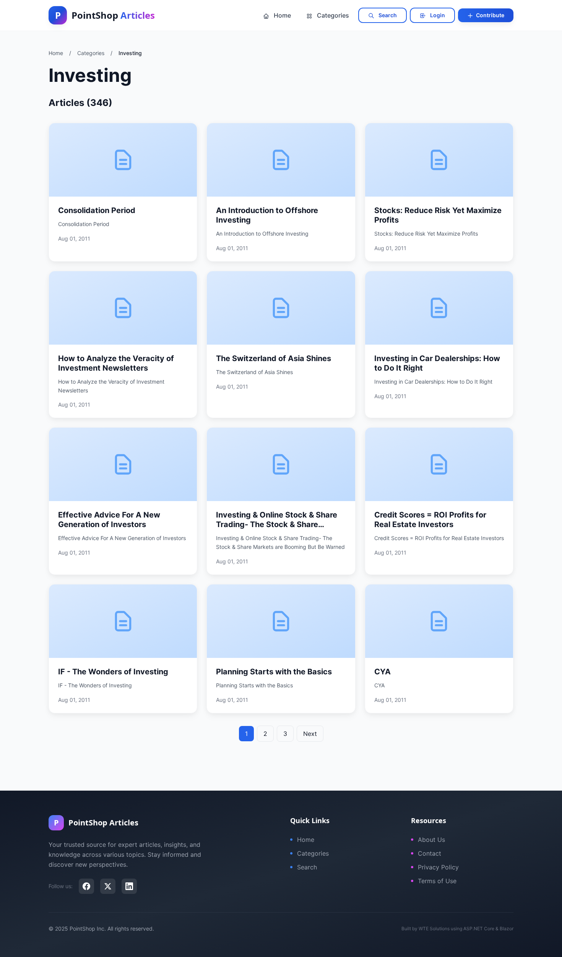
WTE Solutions (434, 928)
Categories (332, 15)
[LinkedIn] (129, 886)
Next (310, 733)
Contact (429, 853)
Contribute (489, 15)
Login (437, 15)
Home (281, 15)
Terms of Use (437, 881)
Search (387, 15)
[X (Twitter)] (107, 886)
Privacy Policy (438, 867)
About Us (431, 839)
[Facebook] (86, 886)
